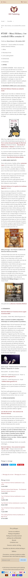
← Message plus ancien (7, 474)
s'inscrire (23, 560)
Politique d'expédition (14, 533)
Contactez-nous (14, 542)
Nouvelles (9, 21)
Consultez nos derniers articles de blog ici (14, 548)
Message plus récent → (21, 474)
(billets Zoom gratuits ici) (9, 381)
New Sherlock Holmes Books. (15, 157)
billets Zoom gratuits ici (8, 376)
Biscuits (14, 540)
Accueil (2, 21)
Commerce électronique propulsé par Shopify (13, 569)
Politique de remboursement (14, 536)
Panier (25, 2)
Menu (4, 2)
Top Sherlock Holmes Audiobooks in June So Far (14, 503)
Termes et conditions (14, 531)
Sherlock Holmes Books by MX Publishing (15, 567)
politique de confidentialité (14, 538)
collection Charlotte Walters (18, 303)
